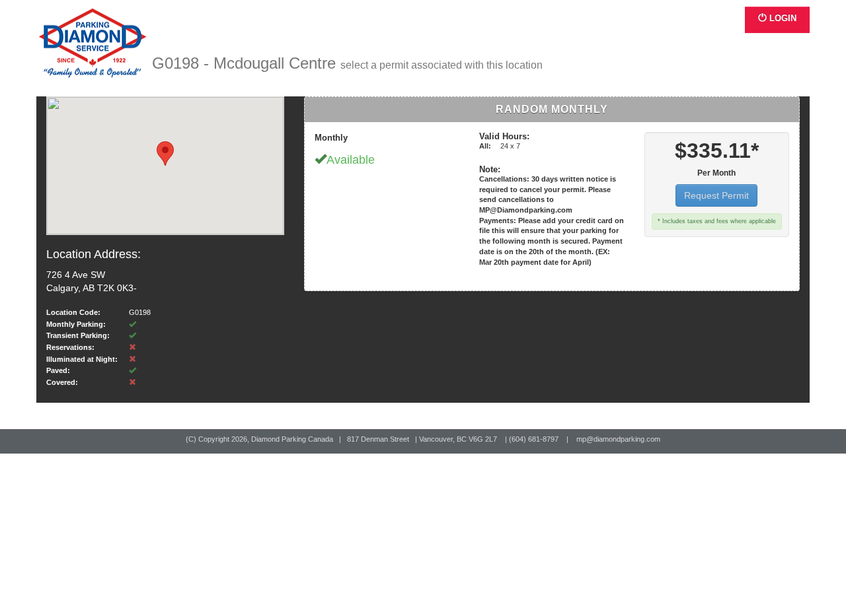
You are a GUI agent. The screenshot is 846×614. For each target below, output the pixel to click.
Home (94, 44)
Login (781, 18)
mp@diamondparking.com (618, 439)
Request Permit (716, 195)
